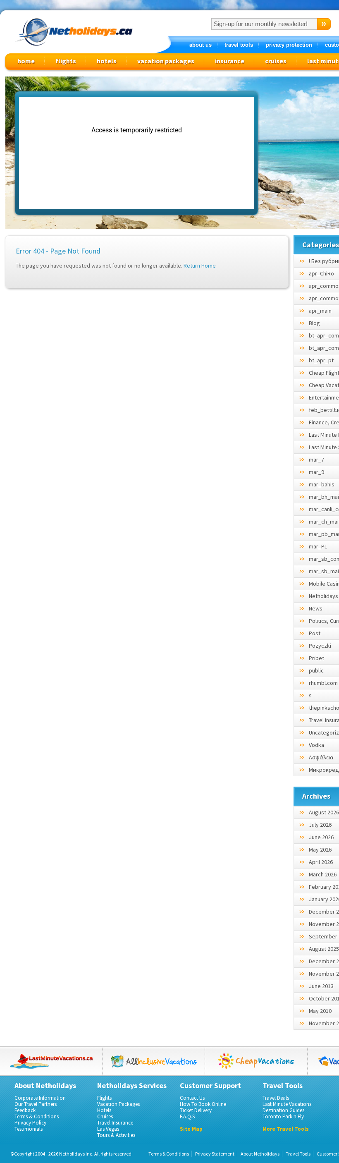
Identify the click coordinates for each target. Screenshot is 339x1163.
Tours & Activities (116, 1135)
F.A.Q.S (187, 1116)
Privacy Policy (30, 1122)
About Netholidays (260, 1154)
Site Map (191, 1128)
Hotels (104, 1110)
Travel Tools (298, 1154)
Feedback (25, 1110)
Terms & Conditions (36, 1116)
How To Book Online (203, 1104)
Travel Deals (276, 1097)
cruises (275, 61)
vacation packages (165, 61)
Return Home (200, 265)
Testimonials (28, 1128)
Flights (104, 1097)
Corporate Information (40, 1097)
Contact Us (192, 1097)
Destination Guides (283, 1110)
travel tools (238, 45)
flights (65, 61)
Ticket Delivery (196, 1110)
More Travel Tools (286, 1128)
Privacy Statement (214, 1154)
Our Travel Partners (35, 1104)
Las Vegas (108, 1128)
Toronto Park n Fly (283, 1116)
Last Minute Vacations (287, 1104)
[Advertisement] (302, 220)
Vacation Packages (118, 1104)
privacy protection (289, 45)
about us (200, 45)
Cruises (105, 1116)
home (26, 61)
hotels (107, 61)
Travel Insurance (115, 1122)
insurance (229, 61)
